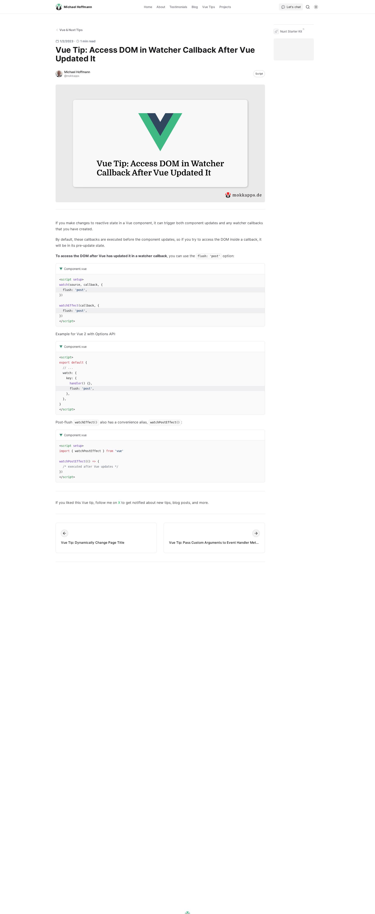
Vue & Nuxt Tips (71, 30)
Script (259, 73)
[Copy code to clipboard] (260, 269)
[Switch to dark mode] (315, 6)
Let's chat (294, 7)
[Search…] (307, 6)
